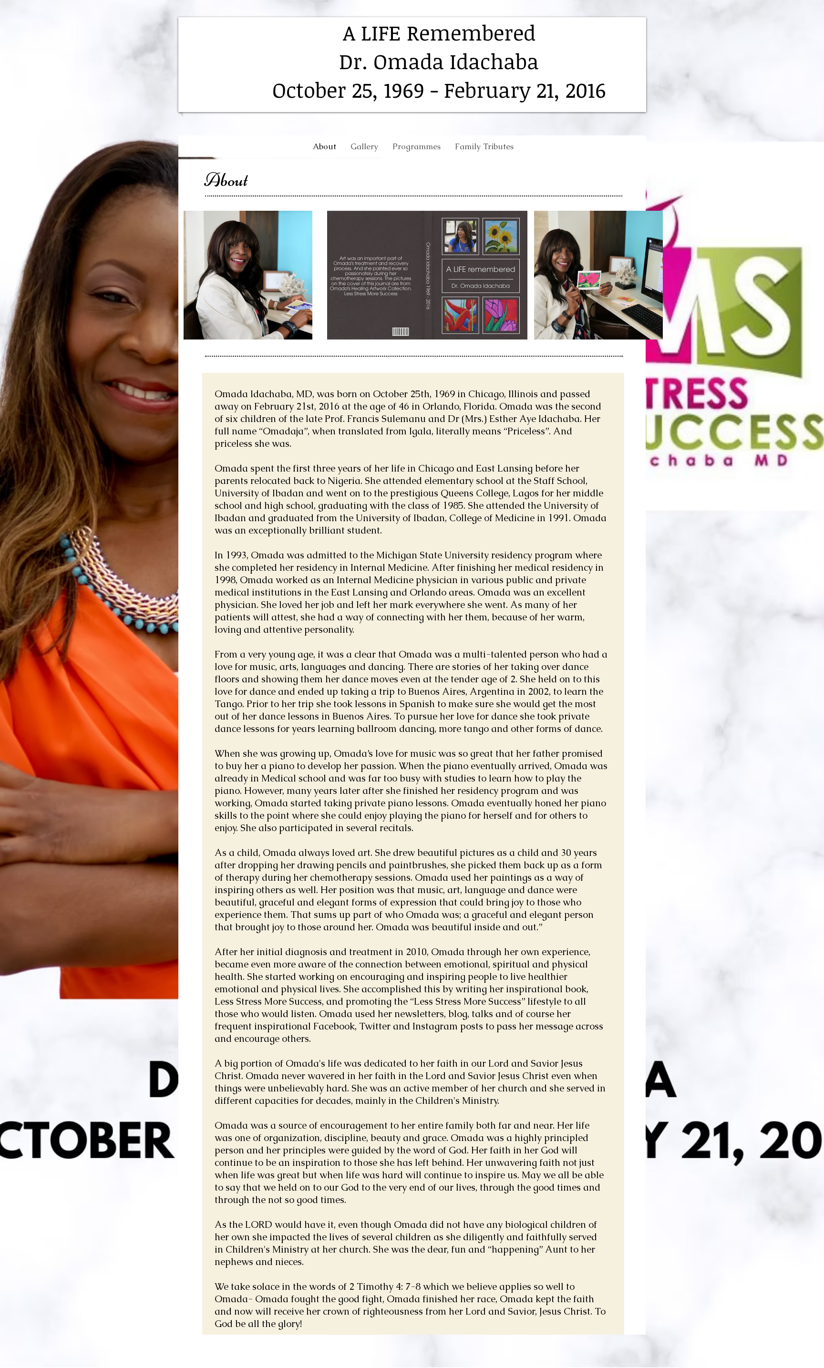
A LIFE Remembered (439, 32)
